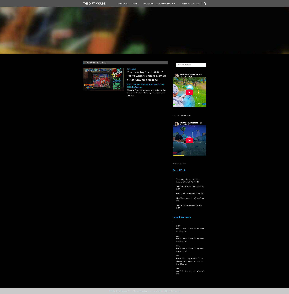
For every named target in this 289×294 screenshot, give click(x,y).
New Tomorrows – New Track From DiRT (190, 199)
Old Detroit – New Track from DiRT (190, 193)
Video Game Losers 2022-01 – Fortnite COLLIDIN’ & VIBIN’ (188, 180)
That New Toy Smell (140, 84)
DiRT (129, 84)
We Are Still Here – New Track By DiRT (189, 206)
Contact (135, 3)
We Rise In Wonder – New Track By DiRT (190, 187)
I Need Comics (147, 3)
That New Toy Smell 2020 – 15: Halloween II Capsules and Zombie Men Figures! (189, 261)
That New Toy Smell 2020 (189, 3)
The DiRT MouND (94, 3)
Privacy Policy (123, 3)
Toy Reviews (137, 87)
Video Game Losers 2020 (166, 3)
